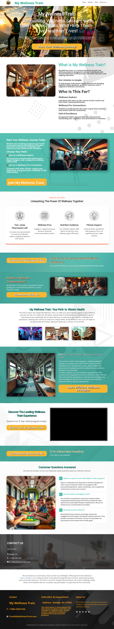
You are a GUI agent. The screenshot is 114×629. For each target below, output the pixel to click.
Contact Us (68, 625)
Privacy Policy (84, 625)
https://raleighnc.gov (27, 578)
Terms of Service (76, 625)
